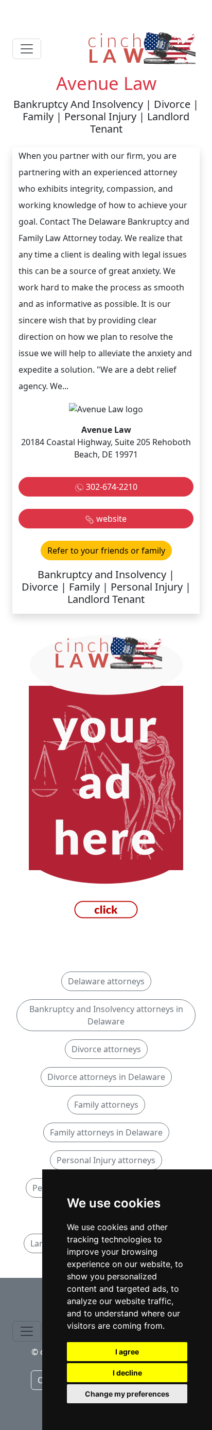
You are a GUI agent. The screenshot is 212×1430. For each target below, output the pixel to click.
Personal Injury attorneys (106, 1160)
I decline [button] (127, 1372)
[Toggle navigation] (26, 49)
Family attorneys (106, 1104)
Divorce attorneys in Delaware (106, 1077)
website (111, 518)
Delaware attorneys (106, 981)
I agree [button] (127, 1351)
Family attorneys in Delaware (106, 1132)
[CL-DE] (106, 779)
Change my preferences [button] (127, 1393)
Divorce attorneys (106, 1049)
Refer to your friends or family (106, 550)
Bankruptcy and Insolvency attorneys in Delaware (106, 1015)
